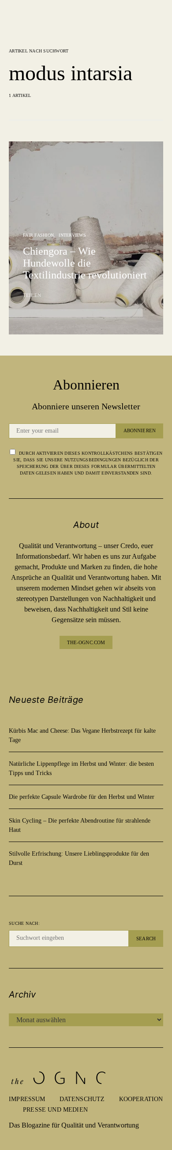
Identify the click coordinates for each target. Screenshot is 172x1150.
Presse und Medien (55, 1109)
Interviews (72, 235)
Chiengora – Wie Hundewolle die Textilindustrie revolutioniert (85, 263)
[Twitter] (107, 666)
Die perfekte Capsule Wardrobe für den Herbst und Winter (81, 797)
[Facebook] (65, 666)
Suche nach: (24, 923)
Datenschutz (82, 1099)
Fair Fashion (38, 235)
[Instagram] (79, 666)
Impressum (27, 1099)
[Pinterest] (93, 666)
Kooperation (141, 1099)
